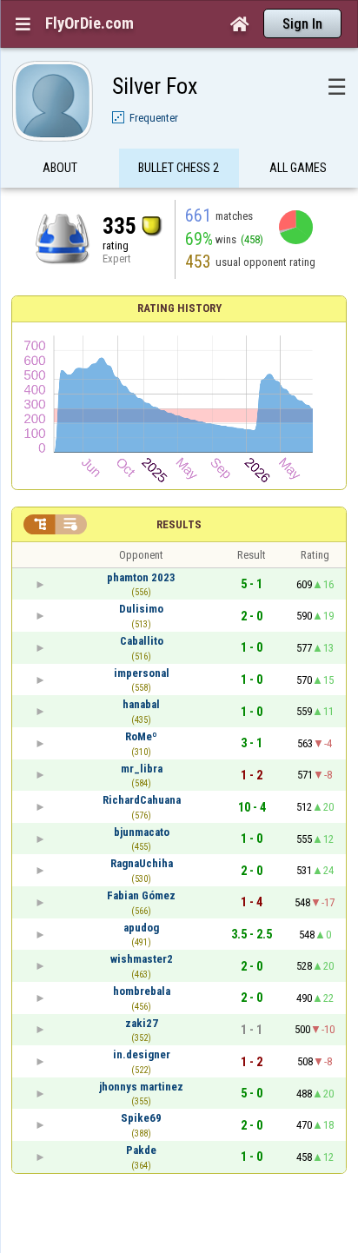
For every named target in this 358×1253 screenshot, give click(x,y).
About (60, 168)
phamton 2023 (141, 577)
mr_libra (141, 768)
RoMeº (141, 736)
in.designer (141, 1054)
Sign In (302, 24)
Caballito (141, 640)
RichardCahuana (142, 799)
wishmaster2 (141, 958)
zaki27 (141, 1023)
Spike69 (141, 1117)
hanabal (141, 704)
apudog (141, 927)
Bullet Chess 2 (178, 168)
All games (298, 168)
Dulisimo (141, 608)
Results (179, 524)
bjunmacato (141, 832)
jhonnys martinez (141, 1086)
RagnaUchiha (141, 863)
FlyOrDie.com (89, 23)
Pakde (141, 1150)
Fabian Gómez (141, 895)
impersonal (141, 673)
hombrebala (141, 991)
